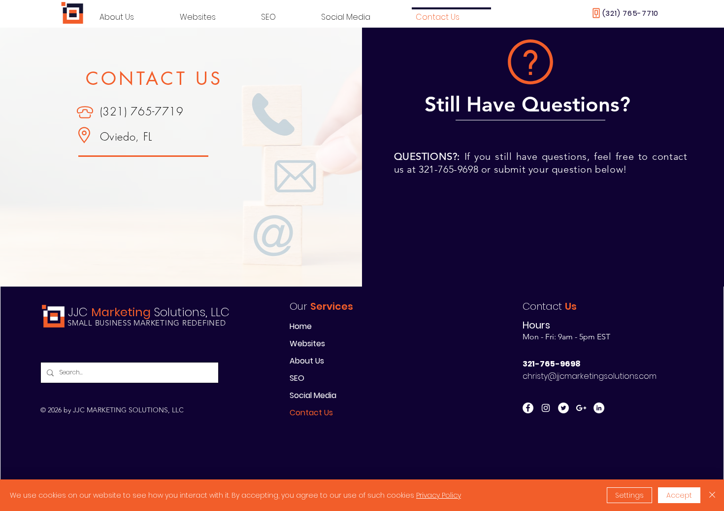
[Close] (712, 495)
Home (301, 326)
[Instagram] (545, 407)
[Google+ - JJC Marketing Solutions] (581, 407)
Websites (307, 343)
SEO (297, 378)
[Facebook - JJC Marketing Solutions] (528, 407)
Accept (679, 495)
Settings (629, 495)
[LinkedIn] (598, 407)
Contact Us (311, 412)
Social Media (313, 395)
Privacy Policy (438, 495)
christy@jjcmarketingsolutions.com (590, 376)
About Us (307, 360)
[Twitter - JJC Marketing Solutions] (563, 407)
